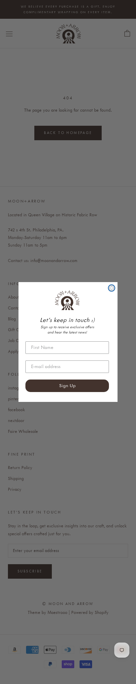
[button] (67, 300)
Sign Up (67, 385)
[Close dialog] (111, 288)
